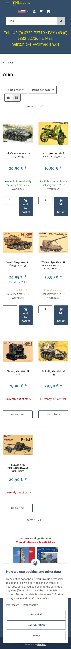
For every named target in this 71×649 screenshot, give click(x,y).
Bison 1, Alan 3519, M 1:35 (18, 373)
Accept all (36, 614)
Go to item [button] (17, 414)
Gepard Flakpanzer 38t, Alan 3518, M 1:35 (17, 264)
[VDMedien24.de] (21, 3)
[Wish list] (41, 11)
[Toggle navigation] (7, 2)
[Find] (61, 21)
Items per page (41, 90)
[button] (23, 11)
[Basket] (48, 11)
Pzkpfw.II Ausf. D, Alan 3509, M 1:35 (18, 155)
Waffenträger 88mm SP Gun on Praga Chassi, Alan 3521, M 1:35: (53, 265)
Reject (36, 635)
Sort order (14, 90)
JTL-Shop (41, 644)
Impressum (12, 604)
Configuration (36, 624)
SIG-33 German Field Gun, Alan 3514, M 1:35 (53, 155)
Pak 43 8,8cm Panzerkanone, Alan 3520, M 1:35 (17, 468)
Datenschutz (30, 604)
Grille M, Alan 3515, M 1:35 (53, 373)
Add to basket (26, 208)
